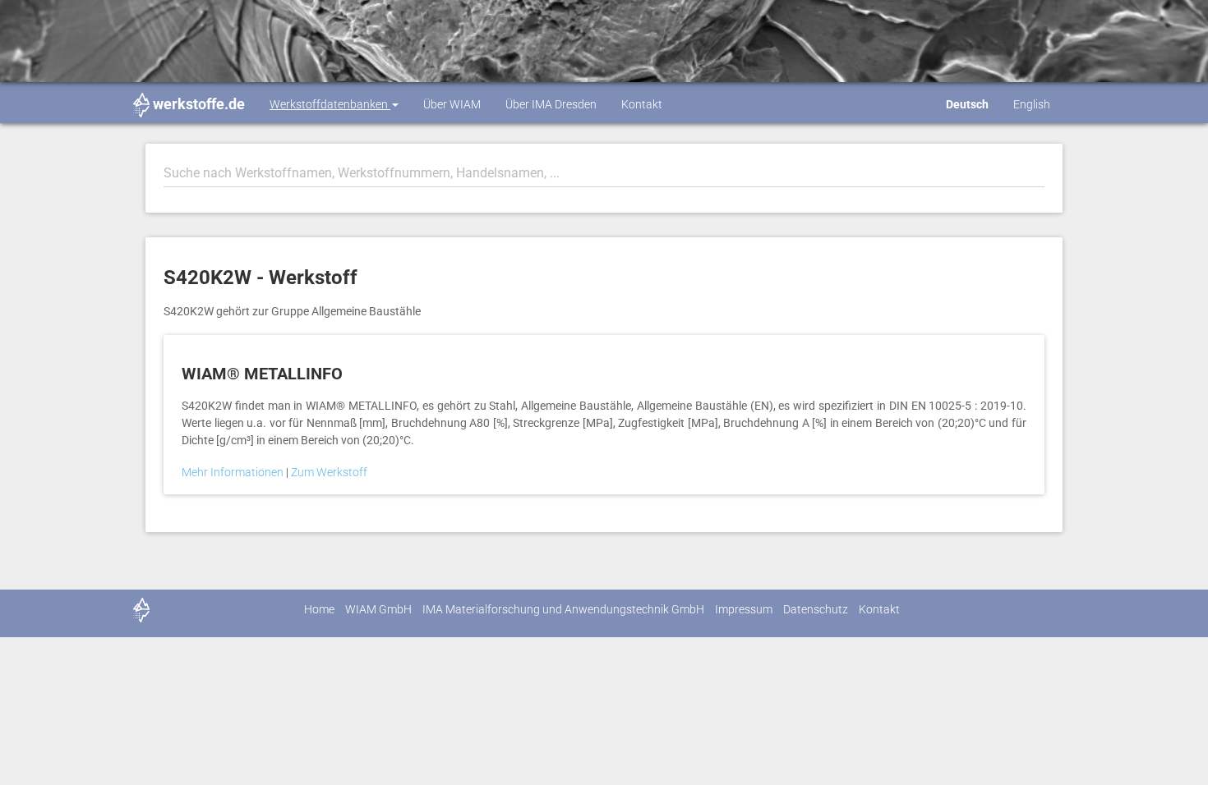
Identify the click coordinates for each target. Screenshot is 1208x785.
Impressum (743, 609)
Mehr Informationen (234, 472)
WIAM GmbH (378, 609)
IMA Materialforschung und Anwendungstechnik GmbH (563, 609)
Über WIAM (452, 104)
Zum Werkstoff (329, 472)
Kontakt (641, 104)
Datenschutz (815, 609)
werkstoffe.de (199, 103)
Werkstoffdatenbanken (330, 104)
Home (319, 609)
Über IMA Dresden (551, 104)
